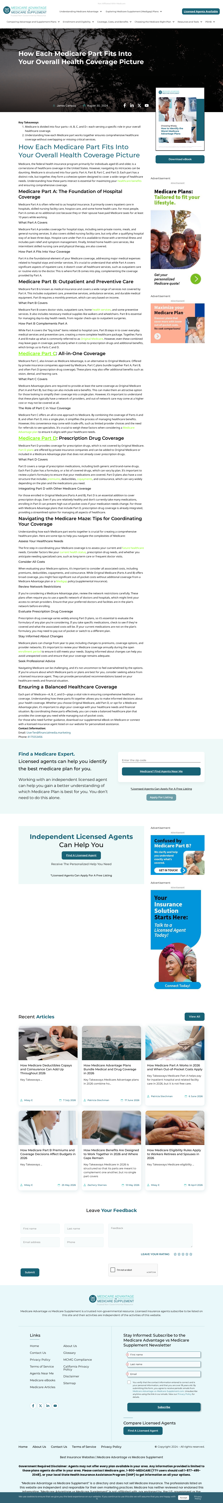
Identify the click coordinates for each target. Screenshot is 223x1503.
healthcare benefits (130, 181)
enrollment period (29, 651)
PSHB (208, 21)
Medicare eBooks (42, 1380)
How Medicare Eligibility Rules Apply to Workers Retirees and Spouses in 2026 (174, 1154)
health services (101, 309)
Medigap (61, 581)
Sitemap (69, 1383)
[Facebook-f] (33, 1406)
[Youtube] (55, 1406)
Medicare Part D (37, 438)
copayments (84, 479)
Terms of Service (42, 1366)
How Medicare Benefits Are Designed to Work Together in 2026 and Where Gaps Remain (111, 1154)
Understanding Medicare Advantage (78, 11)
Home (34, 1345)
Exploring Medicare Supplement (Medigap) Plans (132, 11)
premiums (53, 479)
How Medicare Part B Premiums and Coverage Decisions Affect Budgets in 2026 (48, 1154)
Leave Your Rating (155, 1254)
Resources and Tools (188, 21)
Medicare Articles (42, 1387)
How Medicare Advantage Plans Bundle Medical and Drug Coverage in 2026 (110, 1069)
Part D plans (26, 450)
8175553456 (35, 737)
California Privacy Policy (76, 1368)
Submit (30, 1272)
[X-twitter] (40, 1406)
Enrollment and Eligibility (77, 21)
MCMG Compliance (77, 1359)
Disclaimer (71, 1376)
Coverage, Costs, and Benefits (112, 21)
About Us (70, 1345)
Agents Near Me (42, 1373)
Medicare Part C (37, 353)
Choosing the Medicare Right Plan (153, 21)
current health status (73, 552)
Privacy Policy (40, 1359)
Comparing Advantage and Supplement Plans (31, 21)
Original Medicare (92, 339)
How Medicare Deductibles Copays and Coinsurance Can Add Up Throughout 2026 (46, 1069)
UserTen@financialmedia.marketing (48, 732)
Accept (183, 1497)
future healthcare (133, 548)
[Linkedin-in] (48, 1406)
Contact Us (38, 1352)
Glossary (69, 1352)
